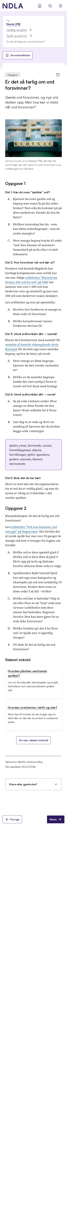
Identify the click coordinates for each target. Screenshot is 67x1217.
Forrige (14, 819)
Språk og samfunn (17, 35)
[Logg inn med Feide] (40, 6)
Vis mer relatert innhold (33, 740)
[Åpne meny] (60, 6)
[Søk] (50, 6)
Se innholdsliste (20, 55)
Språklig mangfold (17, 30)
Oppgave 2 (15, 508)
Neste (53, 819)
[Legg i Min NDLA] (58, 75)
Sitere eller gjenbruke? (23, 784)
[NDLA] (13, 5)
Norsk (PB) (13, 24)
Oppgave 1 (15, 183)
